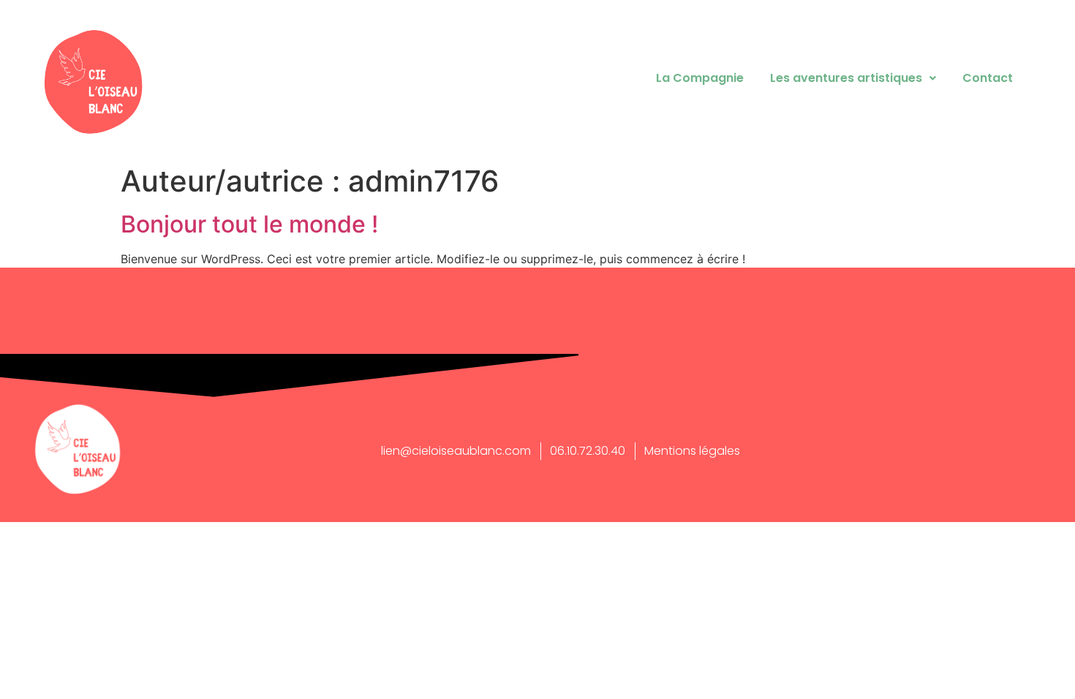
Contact (987, 77)
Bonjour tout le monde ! (249, 224)
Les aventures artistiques (846, 77)
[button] (853, 78)
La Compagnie (700, 77)
